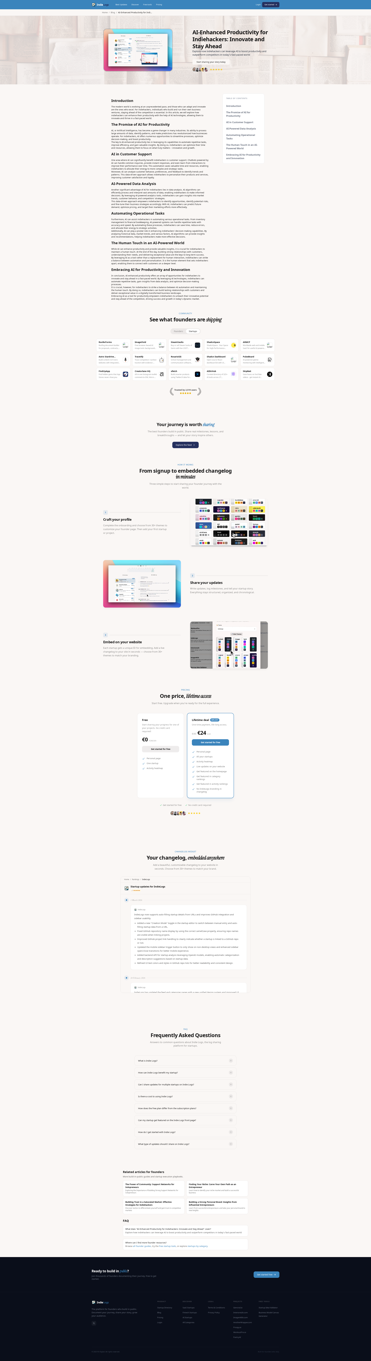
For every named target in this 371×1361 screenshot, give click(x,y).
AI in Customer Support (239, 122)
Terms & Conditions (216, 1307)
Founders (178, 331)
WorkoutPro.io (239, 1332)
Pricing (159, 4)
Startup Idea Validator (268, 1307)
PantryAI (237, 1337)
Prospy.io (237, 1327)
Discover (135, 4)
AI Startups (187, 1317)
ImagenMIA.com (240, 1317)
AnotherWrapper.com (242, 1322)
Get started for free (160, 749)
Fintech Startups (190, 1312)
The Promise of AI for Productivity (238, 114)
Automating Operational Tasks (240, 136)
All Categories (188, 1322)
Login (258, 4)
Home (105, 12)
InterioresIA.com (240, 1312)
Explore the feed (184, 445)
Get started (269, 4)
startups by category (197, 1246)
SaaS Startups (188, 1307)
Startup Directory (164, 1307)
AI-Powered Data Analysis (241, 128)
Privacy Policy (214, 1312)
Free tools (147, 4)
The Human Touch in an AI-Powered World (242, 146)
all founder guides (142, 1246)
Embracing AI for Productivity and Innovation (243, 156)
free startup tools (167, 1246)
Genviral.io (237, 1307)
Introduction (233, 106)
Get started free (264, 1274)
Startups (193, 331)
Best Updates (121, 4)
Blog (113, 12)
